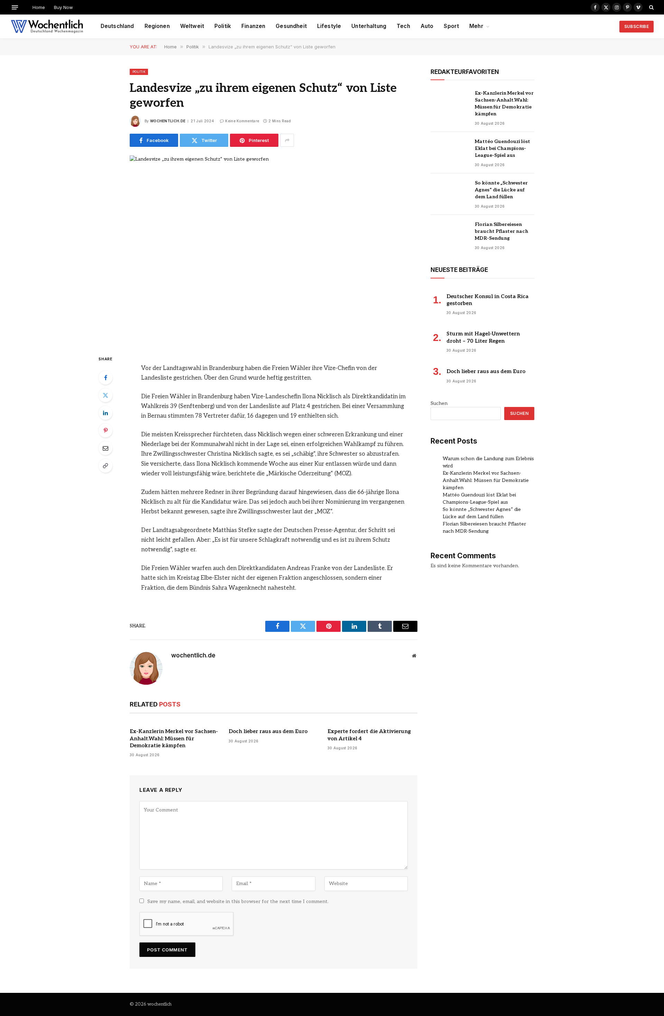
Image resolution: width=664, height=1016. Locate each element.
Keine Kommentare (242, 121)
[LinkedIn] (105, 413)
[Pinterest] (105, 430)
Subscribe (636, 26)
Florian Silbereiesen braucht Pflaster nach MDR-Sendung (501, 231)
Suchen (439, 403)
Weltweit (192, 26)
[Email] (105, 448)
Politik (222, 26)
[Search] (651, 7)
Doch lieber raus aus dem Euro (268, 731)
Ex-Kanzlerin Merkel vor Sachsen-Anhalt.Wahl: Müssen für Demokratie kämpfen (174, 738)
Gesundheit (291, 26)
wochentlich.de (167, 121)
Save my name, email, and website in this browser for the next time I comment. (238, 901)
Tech (403, 26)
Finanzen (253, 26)
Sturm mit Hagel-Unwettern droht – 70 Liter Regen (483, 337)
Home (39, 7)
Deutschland (117, 26)
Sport (451, 26)
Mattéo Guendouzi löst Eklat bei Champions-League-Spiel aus (502, 148)
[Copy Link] (105, 466)
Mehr (476, 26)
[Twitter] (105, 395)
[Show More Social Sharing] (287, 140)
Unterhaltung (368, 26)
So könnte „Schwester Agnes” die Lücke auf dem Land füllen (501, 190)
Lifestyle (329, 26)
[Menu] (15, 7)
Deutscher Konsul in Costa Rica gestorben (487, 299)
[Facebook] (105, 377)
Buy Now (63, 7)
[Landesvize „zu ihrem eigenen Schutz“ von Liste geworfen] (273, 249)
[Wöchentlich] (46, 27)
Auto (427, 26)
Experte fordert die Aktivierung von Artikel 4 (369, 734)
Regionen (157, 26)
